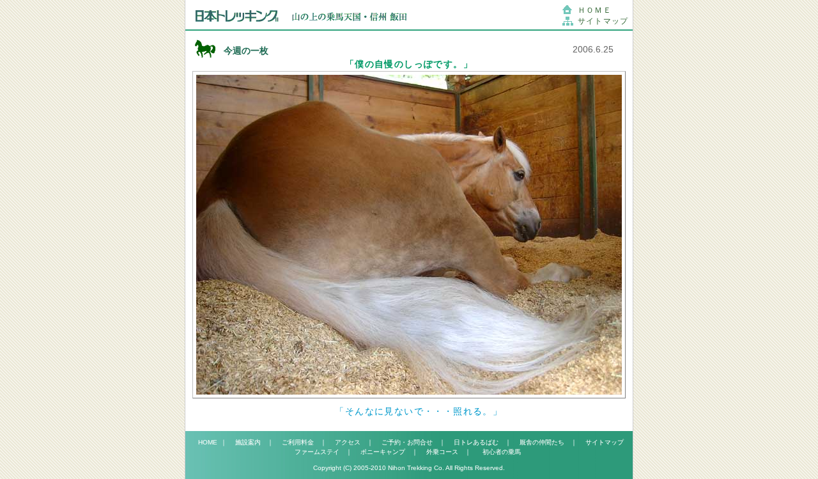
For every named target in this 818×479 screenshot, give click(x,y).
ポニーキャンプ (382, 451)
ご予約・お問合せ (407, 442)
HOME (209, 442)
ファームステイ (317, 451)
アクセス (347, 442)
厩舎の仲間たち (542, 442)
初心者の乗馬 (500, 451)
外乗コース (442, 451)
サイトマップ (603, 21)
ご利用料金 (298, 442)
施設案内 (248, 442)
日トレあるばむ (476, 442)
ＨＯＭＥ (595, 10)
